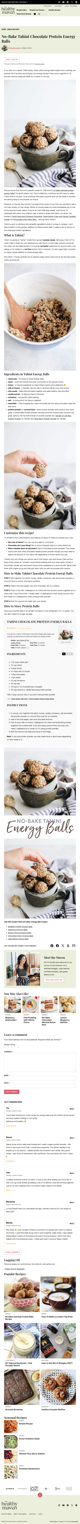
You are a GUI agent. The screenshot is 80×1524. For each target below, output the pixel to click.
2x (68, 654)
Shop (40, 1514)
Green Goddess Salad (29, 1439)
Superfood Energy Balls (17, 930)
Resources (47, 6)
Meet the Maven (20, 1514)
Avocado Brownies (14, 1409)
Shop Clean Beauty (24, 14)
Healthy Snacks (54, 10)
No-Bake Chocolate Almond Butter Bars (49, 1021)
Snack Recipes (13, 29)
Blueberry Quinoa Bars (11, 1018)
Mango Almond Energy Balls (19, 933)
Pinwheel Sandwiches (29, 1469)
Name (7, 1075)
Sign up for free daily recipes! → (15, 2)
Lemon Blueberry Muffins (65, 1020)
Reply (72, 1109)
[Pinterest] (76, 2)
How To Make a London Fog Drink (57, 1317)
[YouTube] (63, 2)
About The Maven (71, 6)
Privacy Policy (54, 1521)
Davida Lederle (15, 48)
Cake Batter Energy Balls (18, 939)
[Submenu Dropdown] (45, 10)
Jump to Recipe (12, 59)
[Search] (39, 14)
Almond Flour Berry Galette (32, 1454)
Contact (32, 1514)
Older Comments (13, 1252)
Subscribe (58, 6)
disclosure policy (40, 64)
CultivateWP (74, 1521)
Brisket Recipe (26, 1424)
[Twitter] (72, 2)
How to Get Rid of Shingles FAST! (57, 1363)
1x (64, 654)
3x (71, 654)
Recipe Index (22, 10)
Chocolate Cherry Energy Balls (20, 936)
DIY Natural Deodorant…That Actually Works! (18, 1364)
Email (7, 1083)
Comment (8, 1051)
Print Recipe (65, 642)
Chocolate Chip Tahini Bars (25, 219)
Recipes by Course (37, 10)
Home (4, 29)
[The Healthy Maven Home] (8, 10)
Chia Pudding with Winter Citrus (30, 1020)
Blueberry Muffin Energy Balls (20, 927)
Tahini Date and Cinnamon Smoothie (27, 216)
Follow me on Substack (14, 1269)
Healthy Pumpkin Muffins (53, 1409)
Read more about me (53, 980)
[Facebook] (68, 2)
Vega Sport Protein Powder (45, 419)
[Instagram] (59, 2)
